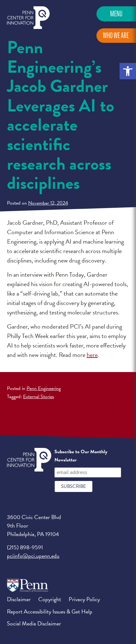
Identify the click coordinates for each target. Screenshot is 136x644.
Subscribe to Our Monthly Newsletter (80, 456)
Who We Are (116, 35)
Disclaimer (19, 599)
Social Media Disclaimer (34, 623)
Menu (116, 13)
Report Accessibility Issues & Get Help (49, 611)
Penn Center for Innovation (28, 17)
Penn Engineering (44, 388)
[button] (128, 71)
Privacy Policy (84, 599)
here (92, 354)
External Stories (38, 396)
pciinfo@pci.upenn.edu (33, 555)
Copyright (49, 599)
